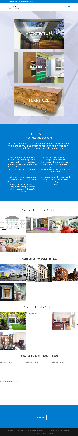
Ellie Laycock (21, 431)
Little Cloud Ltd (41, 431)
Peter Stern (65, 431)
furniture (26, 182)
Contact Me (39, 417)
